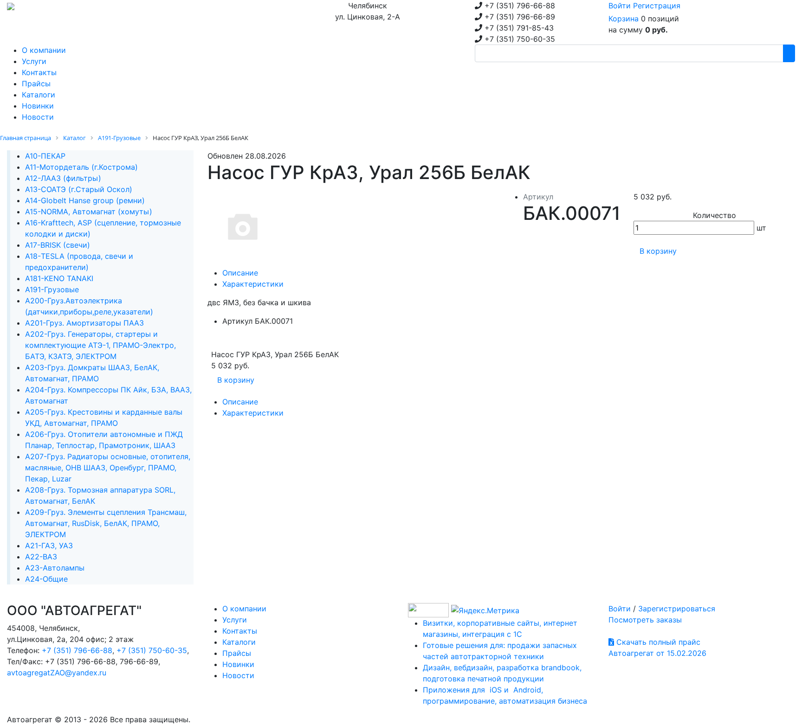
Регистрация (656, 5)
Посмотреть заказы (645, 619)
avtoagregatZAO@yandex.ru (56, 672)
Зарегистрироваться (676, 608)
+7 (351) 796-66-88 (77, 650)
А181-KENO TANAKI (59, 278)
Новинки (238, 664)
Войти (619, 5)
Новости (238, 675)
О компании (244, 608)
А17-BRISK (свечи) (57, 245)
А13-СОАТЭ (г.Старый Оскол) (78, 189)
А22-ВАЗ (41, 556)
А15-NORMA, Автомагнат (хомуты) (88, 211)
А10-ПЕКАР (45, 155)
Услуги (234, 619)
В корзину (658, 251)
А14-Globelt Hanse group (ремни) (85, 200)
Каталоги (239, 642)
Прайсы (236, 653)
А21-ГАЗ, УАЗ (49, 545)
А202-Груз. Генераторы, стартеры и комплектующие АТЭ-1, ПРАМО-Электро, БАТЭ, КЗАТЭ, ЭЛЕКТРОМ (100, 345)
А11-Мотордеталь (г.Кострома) (81, 167)
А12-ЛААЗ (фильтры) (63, 178)
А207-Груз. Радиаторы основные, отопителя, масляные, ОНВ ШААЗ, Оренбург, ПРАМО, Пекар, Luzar (107, 467)
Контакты (239, 630)
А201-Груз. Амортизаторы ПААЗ (84, 322)
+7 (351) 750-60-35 (151, 650)
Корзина (623, 18)
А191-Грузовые (52, 289)
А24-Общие (46, 579)
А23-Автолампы (54, 567)
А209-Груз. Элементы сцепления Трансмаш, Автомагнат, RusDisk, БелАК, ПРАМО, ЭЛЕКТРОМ (106, 523)
